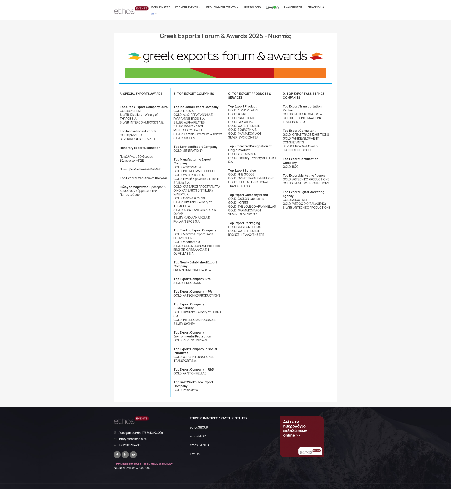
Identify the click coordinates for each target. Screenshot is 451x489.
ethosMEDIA (198, 436)
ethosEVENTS (199, 445)
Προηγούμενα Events (221, 7)
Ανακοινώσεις (293, 7)
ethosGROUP (199, 427)
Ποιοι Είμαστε (160, 7)
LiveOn (195, 454)
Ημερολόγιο (252, 7)
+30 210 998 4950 (130, 445)
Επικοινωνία (316, 7)
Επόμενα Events (186, 7)
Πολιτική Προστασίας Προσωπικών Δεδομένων (143, 463)
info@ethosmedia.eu (133, 439)
